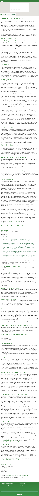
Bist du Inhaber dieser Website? (15, 9)
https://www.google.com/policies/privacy (9, 458)
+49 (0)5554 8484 (7, 488)
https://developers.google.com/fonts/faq (9, 439)
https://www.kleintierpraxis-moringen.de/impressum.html (17, 475)
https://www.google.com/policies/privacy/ (9, 440)
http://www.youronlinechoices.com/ (8, 222)
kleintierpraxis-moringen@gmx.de (10, 472)
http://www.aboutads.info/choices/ (13, 221)
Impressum (19, 494)
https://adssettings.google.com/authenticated (10, 441)
